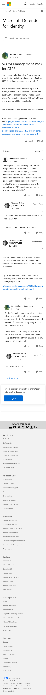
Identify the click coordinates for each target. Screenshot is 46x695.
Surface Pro (6, 439)
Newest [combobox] (39, 151)
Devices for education (9, 524)
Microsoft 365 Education (10, 532)
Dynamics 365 (7, 569)
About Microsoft (8, 646)
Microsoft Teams (8, 581)
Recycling (17, 688)
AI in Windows (7, 459)
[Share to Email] (35, 427)
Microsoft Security (8, 565)
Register (32, 4)
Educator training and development (14, 541)
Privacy (27, 683)
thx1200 (13, 54)
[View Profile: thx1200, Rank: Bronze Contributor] (5, 55)
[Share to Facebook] (14, 427)
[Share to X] (19, 427)
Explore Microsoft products (11, 463)
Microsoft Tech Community (11, 618)
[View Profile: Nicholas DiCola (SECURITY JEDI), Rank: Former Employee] (7, 205)
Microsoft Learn (8, 610)
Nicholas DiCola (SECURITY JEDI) (17, 204)
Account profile (7, 479)
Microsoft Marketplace (10, 622)
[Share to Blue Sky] (27, 427)
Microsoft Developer (9, 605)
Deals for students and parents (12, 545)
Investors (6, 658)
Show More (13, 378)
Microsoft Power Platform (11, 577)
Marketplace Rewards (10, 626)
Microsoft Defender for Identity (15, 11)
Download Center (8, 484)
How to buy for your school (11, 537)
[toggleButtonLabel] (42, 11)
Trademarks (30, 686)
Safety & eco (7, 688)
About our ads (27, 688)
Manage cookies (8, 686)
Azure (5, 601)
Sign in (13, 398)
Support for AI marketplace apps (13, 614)
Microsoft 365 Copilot (9, 585)
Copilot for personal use (10, 455)
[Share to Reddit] (23, 427)
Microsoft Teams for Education (12, 528)
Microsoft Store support (10, 488)
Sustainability (7, 671)
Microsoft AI (7, 561)
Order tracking (7, 496)
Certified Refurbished (9, 500)
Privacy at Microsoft (9, 654)
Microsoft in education (10, 520)
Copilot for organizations (10, 451)
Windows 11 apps (8, 468)
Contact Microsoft (16, 683)
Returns (5, 492)
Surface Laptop (7, 443)
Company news (7, 650)
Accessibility (7, 667)
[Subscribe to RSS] (31, 427)
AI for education (8, 549)
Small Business (7, 589)
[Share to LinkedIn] (10, 427)
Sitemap (5, 683)
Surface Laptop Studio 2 (10, 447)
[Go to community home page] (9, 4)
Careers (5, 642)
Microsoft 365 (7, 573)
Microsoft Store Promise (10, 504)
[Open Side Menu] (3, 4)
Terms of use (20, 686)
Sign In (40, 4)
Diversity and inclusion (10, 663)
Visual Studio (7, 630)
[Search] (25, 3)
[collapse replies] (23, 156)
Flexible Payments (8, 508)
